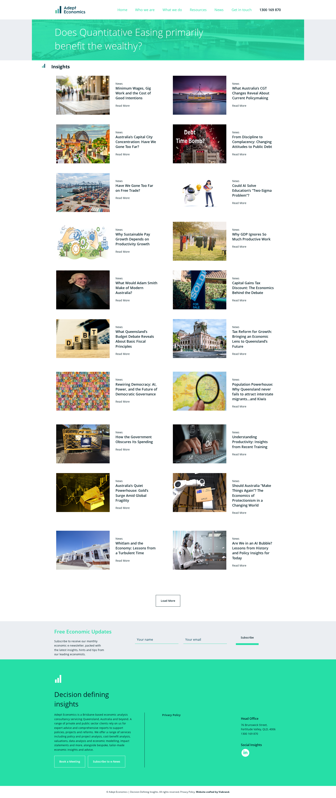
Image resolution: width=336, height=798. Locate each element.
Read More (123, 105)
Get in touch (242, 9)
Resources (198, 9)
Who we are (145, 9)
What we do (172, 9)
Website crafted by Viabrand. (213, 792)
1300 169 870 (270, 9)
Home (122, 9)
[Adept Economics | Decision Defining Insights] (80, 9)
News (219, 9)
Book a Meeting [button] (69, 761)
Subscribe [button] (247, 637)
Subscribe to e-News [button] (106, 761)
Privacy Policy (171, 715)
